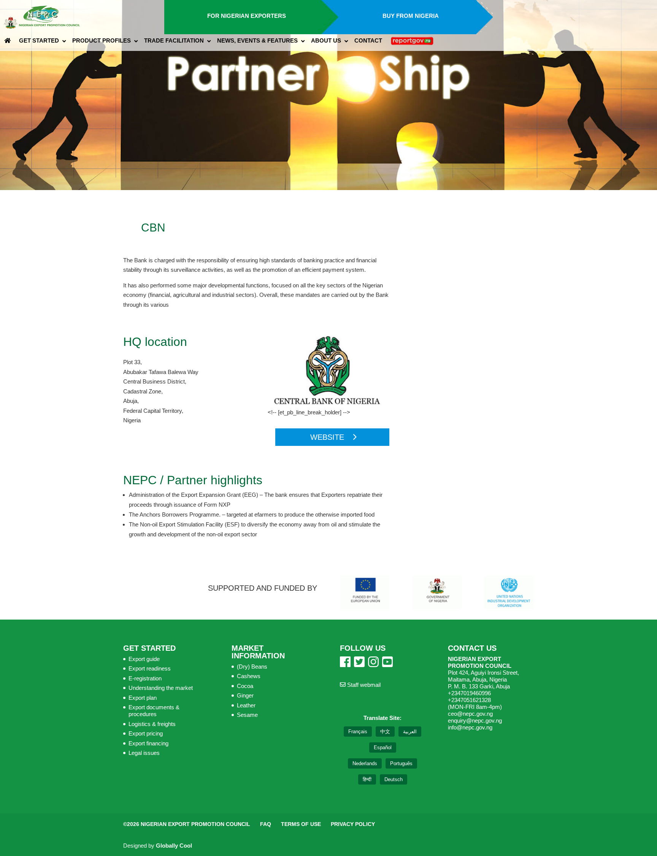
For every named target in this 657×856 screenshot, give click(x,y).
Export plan (143, 697)
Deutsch (393, 779)
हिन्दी (367, 779)
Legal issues (144, 753)
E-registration (145, 678)
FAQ (265, 824)
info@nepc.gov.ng (470, 727)
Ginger (245, 695)
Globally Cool (174, 845)
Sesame (247, 715)
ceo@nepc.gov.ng (470, 713)
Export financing (148, 743)
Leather (246, 705)
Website (327, 437)
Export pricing (146, 733)
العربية (410, 731)
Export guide (144, 659)
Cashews (248, 676)
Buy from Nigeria (410, 16)
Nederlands (364, 763)
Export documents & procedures (154, 710)
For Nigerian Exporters (246, 16)
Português (401, 763)
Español (383, 747)
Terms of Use (301, 824)
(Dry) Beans (252, 666)
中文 (385, 731)
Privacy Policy (353, 824)
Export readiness (150, 668)
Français (357, 731)
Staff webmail (363, 685)
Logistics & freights (152, 724)
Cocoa (245, 686)
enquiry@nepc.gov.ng (475, 720)
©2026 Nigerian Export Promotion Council (186, 824)
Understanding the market (161, 688)
